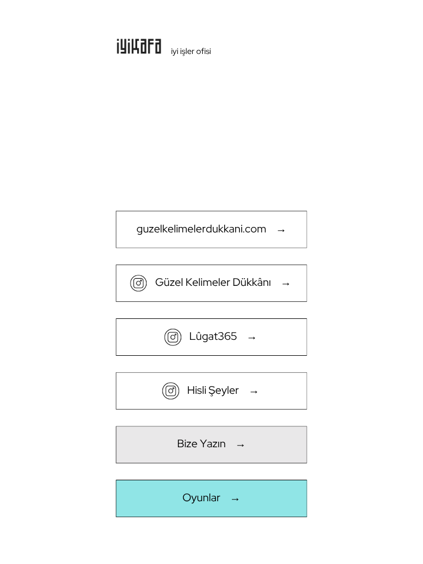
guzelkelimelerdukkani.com (202, 228)
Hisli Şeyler (213, 389)
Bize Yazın (201, 443)
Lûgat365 (213, 335)
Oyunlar (201, 497)
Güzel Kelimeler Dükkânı (213, 282)
